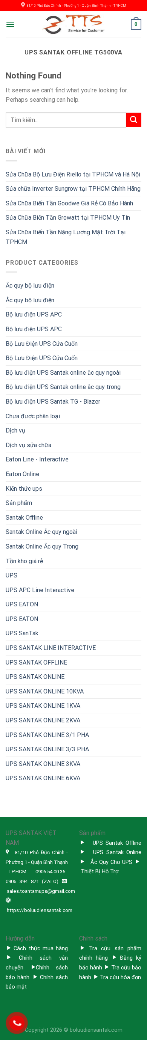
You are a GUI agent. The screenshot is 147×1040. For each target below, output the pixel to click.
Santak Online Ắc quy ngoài (41, 531)
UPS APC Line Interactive (40, 590)
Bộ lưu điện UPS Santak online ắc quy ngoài (63, 372)
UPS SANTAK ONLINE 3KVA (43, 763)
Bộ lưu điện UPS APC (34, 314)
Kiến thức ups (24, 488)
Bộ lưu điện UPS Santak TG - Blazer (53, 401)
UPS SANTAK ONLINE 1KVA (43, 705)
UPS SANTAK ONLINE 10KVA (45, 691)
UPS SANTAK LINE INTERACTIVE (51, 647)
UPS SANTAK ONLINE (35, 676)
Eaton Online (22, 474)
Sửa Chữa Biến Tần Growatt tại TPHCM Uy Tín (68, 217)
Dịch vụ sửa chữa (28, 445)
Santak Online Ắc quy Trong (42, 546)
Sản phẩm (19, 502)
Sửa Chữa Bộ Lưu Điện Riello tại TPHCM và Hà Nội (73, 174)
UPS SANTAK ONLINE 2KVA (43, 720)
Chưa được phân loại (33, 416)
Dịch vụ (15, 430)
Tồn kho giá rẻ (24, 561)
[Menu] (10, 24)
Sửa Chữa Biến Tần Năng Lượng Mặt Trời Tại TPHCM (66, 237)
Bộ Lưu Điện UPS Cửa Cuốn (42, 343)
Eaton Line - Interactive (37, 459)
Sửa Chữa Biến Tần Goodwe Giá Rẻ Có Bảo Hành (69, 203)
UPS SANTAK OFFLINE (36, 662)
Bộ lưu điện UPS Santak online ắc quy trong (63, 386)
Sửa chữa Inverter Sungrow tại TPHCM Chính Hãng (73, 188)
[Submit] (133, 120)
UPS (11, 575)
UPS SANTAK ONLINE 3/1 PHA (47, 735)
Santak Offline (24, 517)
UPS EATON (22, 604)
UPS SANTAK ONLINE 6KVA (43, 778)
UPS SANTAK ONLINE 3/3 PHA (47, 749)
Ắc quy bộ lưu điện (30, 285)
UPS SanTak (22, 633)
